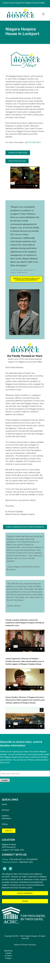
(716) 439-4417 (16, 859)
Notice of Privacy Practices (25, 945)
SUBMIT (5, 780)
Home (4, 804)
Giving (4, 824)
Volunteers (6, 818)
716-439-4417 (34, 142)
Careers (5, 816)
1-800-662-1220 (25, 862)
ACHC (7, 876)
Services (5, 810)
